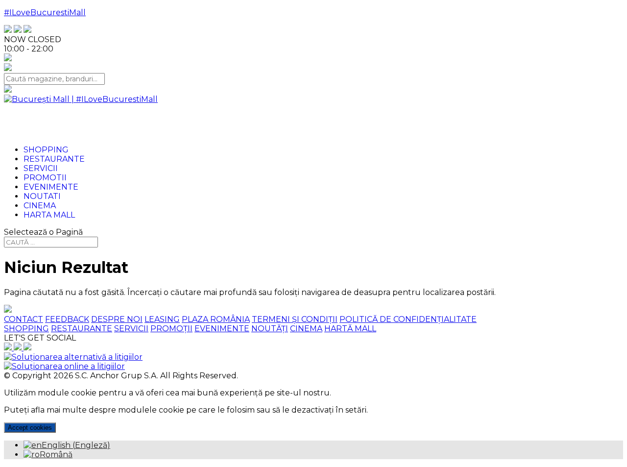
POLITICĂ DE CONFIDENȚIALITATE (408, 319)
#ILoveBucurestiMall (45, 12)
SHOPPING (26, 328)
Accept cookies (30, 427)
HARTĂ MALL (350, 328)
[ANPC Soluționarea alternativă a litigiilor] (73, 357)
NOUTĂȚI (269, 328)
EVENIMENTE (221, 328)
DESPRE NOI (117, 319)
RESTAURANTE (81, 328)
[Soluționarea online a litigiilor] (64, 366)
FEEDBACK (67, 319)
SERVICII (131, 328)
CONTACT (23, 319)
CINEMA (306, 328)
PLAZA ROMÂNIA (216, 319)
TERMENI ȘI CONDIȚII (295, 319)
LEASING (162, 319)
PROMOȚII (171, 328)
